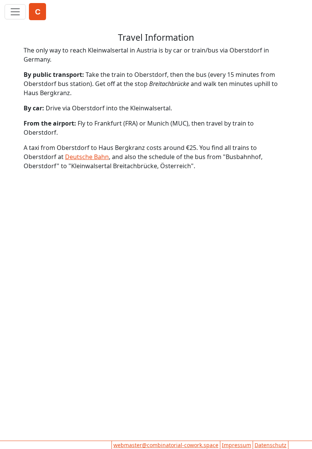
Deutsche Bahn (87, 157)
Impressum (236, 445)
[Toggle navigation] (15, 11)
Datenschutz (271, 445)
